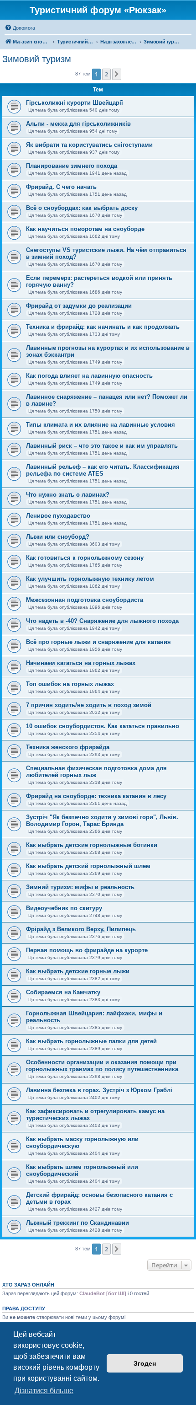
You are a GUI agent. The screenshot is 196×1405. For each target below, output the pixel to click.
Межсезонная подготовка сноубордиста (84, 599)
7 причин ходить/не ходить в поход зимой (88, 705)
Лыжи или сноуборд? (57, 536)
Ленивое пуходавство (58, 515)
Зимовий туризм (36, 59)
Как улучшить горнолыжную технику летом (90, 578)
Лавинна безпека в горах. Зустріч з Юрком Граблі (99, 1090)
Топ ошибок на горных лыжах (70, 684)
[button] (116, 74)
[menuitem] (20, 27)
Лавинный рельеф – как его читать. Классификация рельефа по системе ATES (103, 470)
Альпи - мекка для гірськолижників (78, 123)
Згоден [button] (145, 1363)
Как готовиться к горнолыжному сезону (85, 557)
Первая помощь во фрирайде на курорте (87, 950)
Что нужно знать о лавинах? (67, 494)
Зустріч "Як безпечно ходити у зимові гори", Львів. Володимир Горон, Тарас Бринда (102, 820)
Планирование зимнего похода (71, 165)
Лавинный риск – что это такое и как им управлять (102, 445)
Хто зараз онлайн (28, 1284)
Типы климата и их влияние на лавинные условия (100, 424)
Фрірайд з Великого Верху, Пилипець (81, 929)
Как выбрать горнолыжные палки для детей (91, 1041)
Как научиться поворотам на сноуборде (85, 228)
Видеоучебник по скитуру (64, 908)
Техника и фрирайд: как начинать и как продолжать (103, 326)
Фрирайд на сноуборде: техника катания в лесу (96, 796)
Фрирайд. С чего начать (61, 186)
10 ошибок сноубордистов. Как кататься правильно (102, 726)
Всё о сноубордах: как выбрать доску (82, 207)
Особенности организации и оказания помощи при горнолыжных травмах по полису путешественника (102, 1066)
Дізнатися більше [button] (44, 1390)
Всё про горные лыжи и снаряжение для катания (98, 641)
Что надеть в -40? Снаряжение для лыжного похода (102, 620)
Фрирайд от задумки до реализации (79, 305)
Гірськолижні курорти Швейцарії (74, 102)
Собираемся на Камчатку (63, 992)
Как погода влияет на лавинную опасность (89, 375)
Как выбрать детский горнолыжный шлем (88, 866)
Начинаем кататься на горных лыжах (80, 663)
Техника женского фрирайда (67, 747)
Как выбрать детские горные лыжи (77, 971)
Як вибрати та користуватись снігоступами (89, 144)
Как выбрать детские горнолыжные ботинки (91, 845)
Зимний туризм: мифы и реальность (80, 887)
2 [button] (106, 74)
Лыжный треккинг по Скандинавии (77, 1222)
